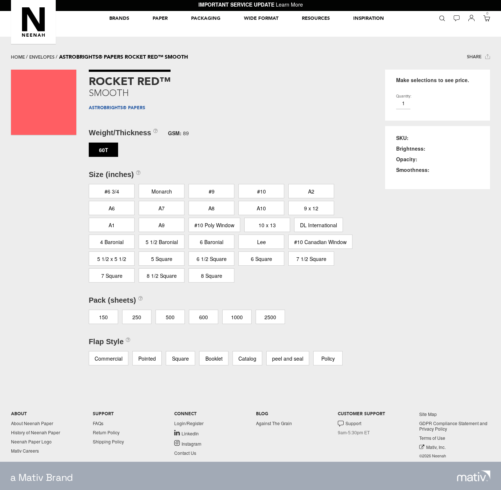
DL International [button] (318, 225)
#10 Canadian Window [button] (320, 242)
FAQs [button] (98, 423)
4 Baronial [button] (112, 242)
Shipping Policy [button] (108, 441)
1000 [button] (237, 317)
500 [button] (170, 317)
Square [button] (180, 358)
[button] (33, 22)
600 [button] (203, 317)
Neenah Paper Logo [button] (31, 441)
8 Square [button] (211, 275)
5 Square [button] (161, 258)
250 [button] (136, 317)
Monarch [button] (161, 191)
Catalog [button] (247, 358)
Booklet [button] (214, 358)
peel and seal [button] (287, 358)
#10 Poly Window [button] (214, 225)
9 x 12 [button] (311, 208)
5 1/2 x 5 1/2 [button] (111, 258)
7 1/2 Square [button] (311, 258)
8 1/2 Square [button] (162, 275)
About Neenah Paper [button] (32, 423)
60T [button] (103, 150)
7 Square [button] (111, 275)
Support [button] (353, 423)
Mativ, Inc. (436, 447)
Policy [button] (328, 358)
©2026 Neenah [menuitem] (432, 455)
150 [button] (103, 317)
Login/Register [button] (189, 423)
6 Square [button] (261, 258)
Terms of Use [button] (432, 438)
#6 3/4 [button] (112, 191)
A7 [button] (161, 208)
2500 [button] (270, 317)
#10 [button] (261, 191)
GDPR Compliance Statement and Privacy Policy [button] (453, 425)
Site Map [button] (428, 414)
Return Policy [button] (106, 432)
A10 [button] (261, 208)
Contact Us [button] (185, 453)
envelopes (42, 57)
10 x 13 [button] (267, 225)
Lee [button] (261, 242)
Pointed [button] (147, 358)
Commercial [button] (108, 358)
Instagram (191, 443)
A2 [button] (311, 191)
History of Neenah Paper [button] (35, 432)
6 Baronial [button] (211, 242)
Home (18, 57)
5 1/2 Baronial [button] (162, 242)
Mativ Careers (25, 450)
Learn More (289, 4)
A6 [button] (112, 208)
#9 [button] (212, 191)
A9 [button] (161, 225)
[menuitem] (119, 18)
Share (475, 56)
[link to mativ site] (474, 475)
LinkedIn (190, 433)
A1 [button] (112, 225)
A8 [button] (211, 208)
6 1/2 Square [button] (212, 258)
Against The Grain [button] (274, 423)
